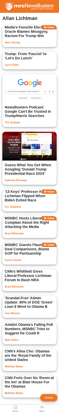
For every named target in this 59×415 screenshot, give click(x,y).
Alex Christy (12, 42)
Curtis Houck (13, 260)
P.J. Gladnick (13, 206)
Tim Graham (12, 122)
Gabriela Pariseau (16, 180)
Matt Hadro (12, 339)
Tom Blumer (12, 313)
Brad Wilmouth (14, 233)
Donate (49, 397)
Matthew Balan (14, 366)
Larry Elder (12, 64)
